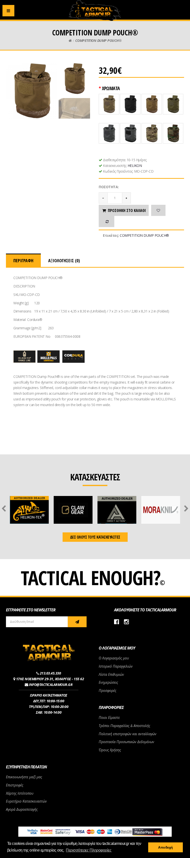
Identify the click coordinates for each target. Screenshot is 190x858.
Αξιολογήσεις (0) (64, 260)
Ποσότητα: (109, 186)
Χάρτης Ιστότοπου (19, 793)
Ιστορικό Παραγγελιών (116, 666)
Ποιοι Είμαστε (109, 717)
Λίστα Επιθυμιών (111, 674)
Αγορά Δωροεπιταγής (22, 809)
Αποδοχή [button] (165, 847)
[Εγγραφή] (77, 621)
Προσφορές (107, 690)
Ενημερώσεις (108, 682)
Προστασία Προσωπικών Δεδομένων (126, 741)
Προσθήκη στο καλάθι (127, 210)
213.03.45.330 (50, 673)
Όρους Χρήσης (110, 750)
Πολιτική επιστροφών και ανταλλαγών (127, 733)
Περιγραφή (23, 260)
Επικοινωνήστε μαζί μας (24, 777)
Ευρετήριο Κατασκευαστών (26, 801)
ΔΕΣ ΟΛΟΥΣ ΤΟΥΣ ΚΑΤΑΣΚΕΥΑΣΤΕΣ (95, 537)
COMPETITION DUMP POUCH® (98, 40)
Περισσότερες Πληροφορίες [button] (88, 850)
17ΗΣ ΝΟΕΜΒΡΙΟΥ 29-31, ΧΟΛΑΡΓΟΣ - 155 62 (50, 678)
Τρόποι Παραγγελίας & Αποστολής (124, 725)
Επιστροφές (14, 785)
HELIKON (135, 165)
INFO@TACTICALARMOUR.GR (50, 684)
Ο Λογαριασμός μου (114, 658)
